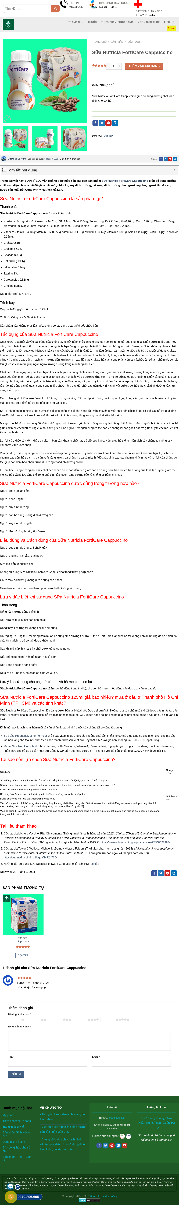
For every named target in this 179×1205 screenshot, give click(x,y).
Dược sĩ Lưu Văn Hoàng (103, 1196)
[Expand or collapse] (175, 170)
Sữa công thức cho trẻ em (16, 1149)
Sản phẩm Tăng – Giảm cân (17, 1158)
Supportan (23, 941)
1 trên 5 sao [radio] (13, 1019)
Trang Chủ (75, 22)
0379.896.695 (117, 1118)
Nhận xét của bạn (19, 1026)
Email (96, 1056)
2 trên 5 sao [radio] (33, 1019)
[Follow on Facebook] (99, 1145)
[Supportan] (23, 914)
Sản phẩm (117, 42)
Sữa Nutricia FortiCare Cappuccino (125, 180)
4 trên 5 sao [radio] (80, 1019)
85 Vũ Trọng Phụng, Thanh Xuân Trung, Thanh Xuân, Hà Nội (156, 1123)
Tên (11, 1056)
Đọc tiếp (23, 955)
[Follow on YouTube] (124, 1145)
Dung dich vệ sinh (14, 1141)
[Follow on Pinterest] (112, 1145)
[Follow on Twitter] (105, 1145)
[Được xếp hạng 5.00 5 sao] (23, 947)
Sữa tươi (134, 42)
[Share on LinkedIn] (115, 123)
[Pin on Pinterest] (108, 123)
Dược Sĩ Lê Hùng (17, 158)
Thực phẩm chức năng (117, 22)
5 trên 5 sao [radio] (108, 1019)
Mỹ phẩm (8, 1115)
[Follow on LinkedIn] (118, 1145)
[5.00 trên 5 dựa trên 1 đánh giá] (99, 65)
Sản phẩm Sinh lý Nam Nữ (17, 1134)
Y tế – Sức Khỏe (149, 22)
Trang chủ (99, 42)
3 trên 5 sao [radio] (55, 1019)
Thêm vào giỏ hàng (144, 66)
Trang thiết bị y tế (13, 1126)
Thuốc (92, 22)
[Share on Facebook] (95, 123)
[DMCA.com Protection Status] (89, 1200)
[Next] (81, 81)
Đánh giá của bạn (19, 1014)
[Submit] (55, 8)
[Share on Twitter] (102, 123)
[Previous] (9, 81)
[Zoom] (7, 118)
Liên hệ (169, 22)
